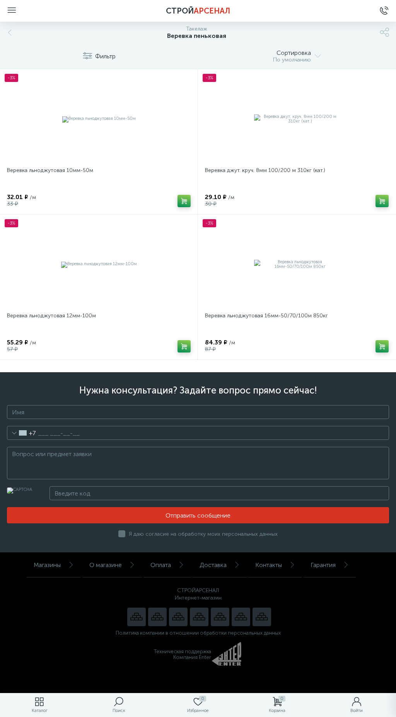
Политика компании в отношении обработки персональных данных (198, 633)
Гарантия (323, 565)
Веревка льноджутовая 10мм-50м (50, 170)
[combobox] (21, 432)
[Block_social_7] (136, 617)
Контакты (268, 565)
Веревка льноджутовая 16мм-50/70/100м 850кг (266, 315)
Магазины (47, 565)
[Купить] (184, 201)
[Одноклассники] (262, 617)
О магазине (105, 565)
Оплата (160, 565)
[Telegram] (199, 617)
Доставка (213, 565)
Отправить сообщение (198, 515)
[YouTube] (157, 617)
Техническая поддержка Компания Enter (182, 654)
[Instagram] (178, 617)
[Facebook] (241, 617)
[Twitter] (220, 617)
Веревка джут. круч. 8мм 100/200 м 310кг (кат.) (265, 170)
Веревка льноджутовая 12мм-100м (51, 315)
